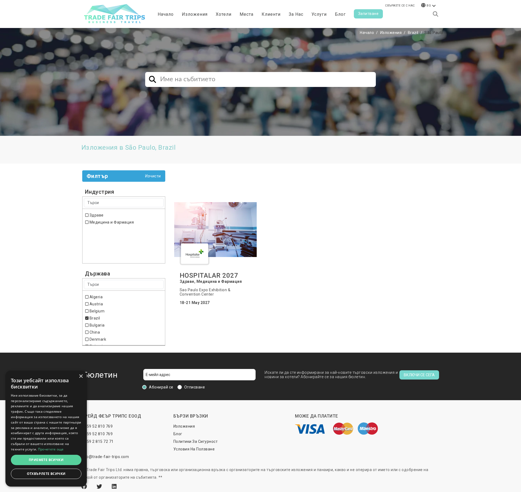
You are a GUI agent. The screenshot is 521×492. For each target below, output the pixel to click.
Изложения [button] (195, 14)
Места (246, 14)
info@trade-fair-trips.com (105, 457)
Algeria (95, 297)
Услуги (319, 14)
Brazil (413, 32)
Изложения (391, 32)
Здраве (96, 215)
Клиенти (271, 14)
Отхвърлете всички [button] (46, 473)
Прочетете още (51, 449)
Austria (95, 304)
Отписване (194, 387)
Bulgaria (96, 325)
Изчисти (153, 176)
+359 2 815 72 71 (98, 441)
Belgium (96, 311)
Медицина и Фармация (111, 222)
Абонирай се (161, 387)
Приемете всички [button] (46, 459)
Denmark (97, 339)
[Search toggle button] (435, 14)
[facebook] (84, 486)
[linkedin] (114, 486)
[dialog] (46, 429)
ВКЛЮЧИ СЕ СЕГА (419, 375)
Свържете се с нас (400, 5)
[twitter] (100, 486)
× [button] (81, 376)
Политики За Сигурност (195, 441)
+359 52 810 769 (97, 426)
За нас (296, 14)
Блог (340, 14)
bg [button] (429, 5)
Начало (166, 14)
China (94, 332)
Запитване (368, 13)
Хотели (223, 14)
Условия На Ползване (194, 449)
